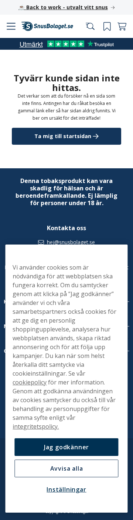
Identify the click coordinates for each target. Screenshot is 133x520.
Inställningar (63, 489)
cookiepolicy (30, 382)
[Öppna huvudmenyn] (12, 11)
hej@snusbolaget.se (68, 242)
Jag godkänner (63, 447)
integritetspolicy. (36, 426)
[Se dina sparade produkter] (101, 11)
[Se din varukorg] (116, 11)
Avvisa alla (63, 468)
